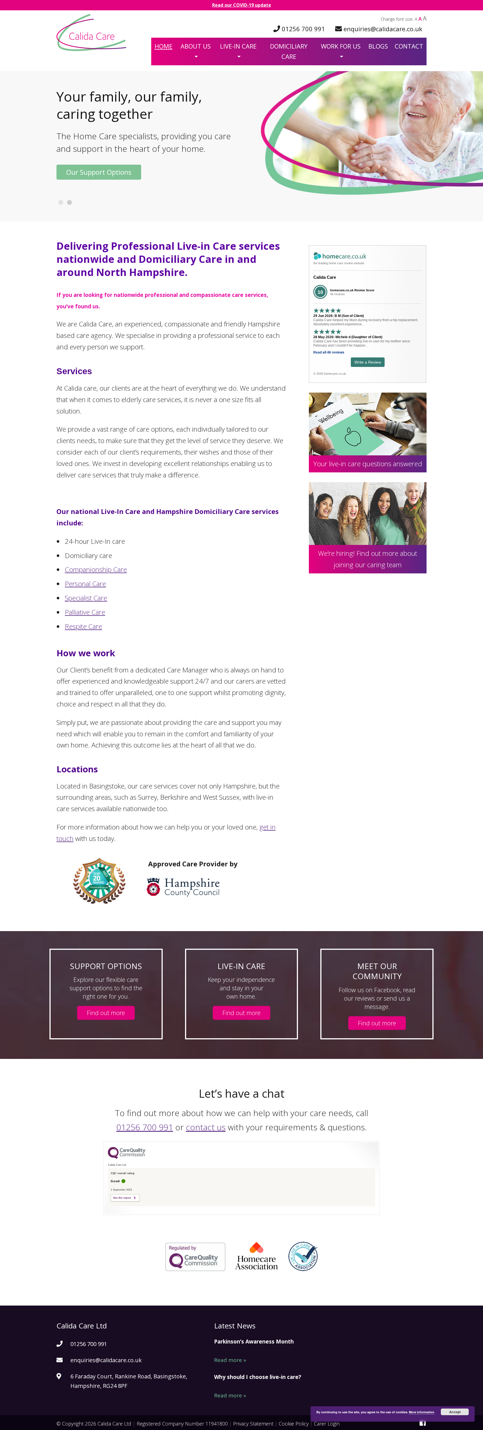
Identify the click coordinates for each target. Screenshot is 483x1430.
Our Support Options (98, 172)
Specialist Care (86, 597)
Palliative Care (85, 612)
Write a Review (367, 362)
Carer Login (327, 1423)
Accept (455, 1411)
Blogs (378, 46)
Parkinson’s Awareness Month (254, 1341)
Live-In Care (238, 46)
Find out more (106, 1012)
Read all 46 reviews (328, 352)
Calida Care (324, 277)
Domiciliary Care (288, 51)
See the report (122, 1197)
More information (421, 1412)
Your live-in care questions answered (367, 463)
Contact (409, 46)
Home (163, 46)
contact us (206, 1127)
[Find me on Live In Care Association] (303, 1267)
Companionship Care (96, 569)
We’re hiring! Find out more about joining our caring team (367, 559)
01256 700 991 (303, 29)
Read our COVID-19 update (241, 5)
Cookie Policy (294, 1423)
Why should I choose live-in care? (257, 1377)
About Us (196, 46)
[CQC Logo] (126, 1157)
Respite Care (83, 626)
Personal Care (85, 583)
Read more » (230, 1360)
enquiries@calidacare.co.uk (383, 29)
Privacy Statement (253, 1423)
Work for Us (341, 46)
